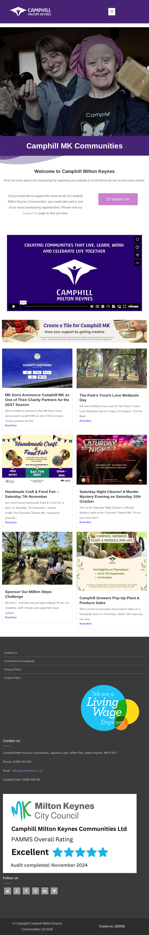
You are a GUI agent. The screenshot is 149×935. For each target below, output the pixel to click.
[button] (6, 82)
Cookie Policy (12, 677)
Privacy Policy (12, 669)
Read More (11, 425)
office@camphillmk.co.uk (27, 770)
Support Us (30, 213)
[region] (74, 81)
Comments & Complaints (19, 661)
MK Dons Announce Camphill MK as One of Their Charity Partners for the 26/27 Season (37, 400)
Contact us (10, 652)
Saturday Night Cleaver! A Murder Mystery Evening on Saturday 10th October (110, 496)
